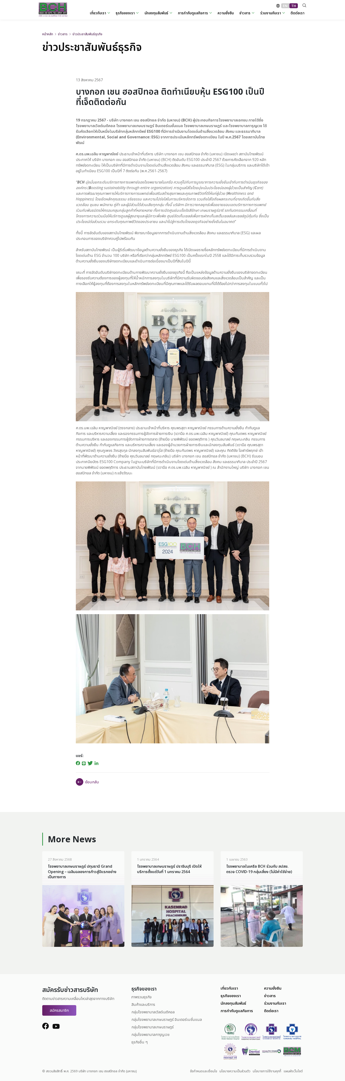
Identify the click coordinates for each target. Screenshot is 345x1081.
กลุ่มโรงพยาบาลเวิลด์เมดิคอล (153, 1012)
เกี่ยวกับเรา (229, 988)
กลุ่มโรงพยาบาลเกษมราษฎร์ (152, 1027)
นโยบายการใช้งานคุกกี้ (267, 1071)
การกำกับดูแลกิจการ (237, 1010)
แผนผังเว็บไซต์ (293, 1071)
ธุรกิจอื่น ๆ (139, 1042)
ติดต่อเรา (271, 1010)
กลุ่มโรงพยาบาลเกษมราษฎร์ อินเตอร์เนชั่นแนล (166, 1019)
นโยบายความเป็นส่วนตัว (234, 1071)
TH (293, 6)
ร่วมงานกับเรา (275, 1003)
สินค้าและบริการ (143, 1004)
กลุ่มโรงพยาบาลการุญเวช (150, 1034)
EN (285, 6)
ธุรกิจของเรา (231, 995)
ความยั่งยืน (272, 988)
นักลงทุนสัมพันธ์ (233, 1003)
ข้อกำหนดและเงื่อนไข (203, 1071)
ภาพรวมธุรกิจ (141, 996)
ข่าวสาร (270, 995)
